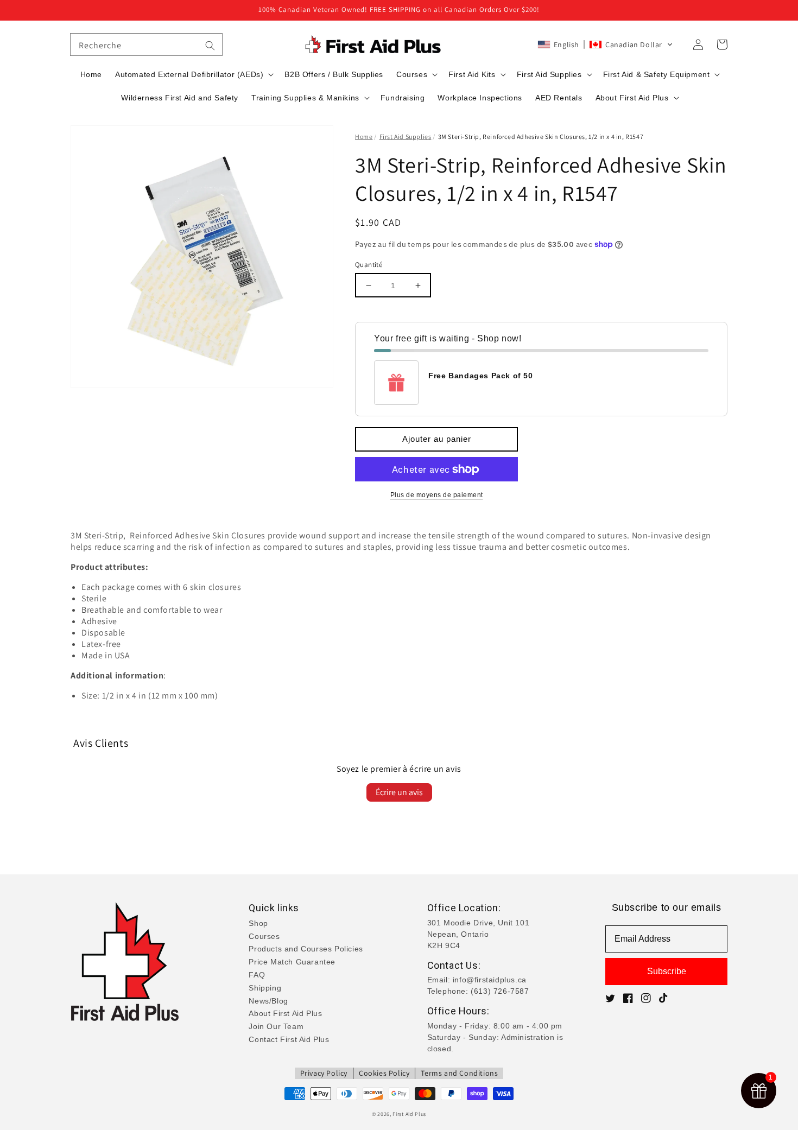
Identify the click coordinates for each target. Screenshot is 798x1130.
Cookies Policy (384, 1073)
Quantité (368, 264)
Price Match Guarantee (292, 961)
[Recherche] (210, 46)
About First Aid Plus (285, 1013)
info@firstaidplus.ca (490, 979)
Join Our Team (276, 1026)
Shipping (265, 987)
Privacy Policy (323, 1073)
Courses (264, 936)
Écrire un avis (399, 792)
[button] (605, 44)
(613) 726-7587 (500, 991)
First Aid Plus (409, 1114)
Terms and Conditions (459, 1073)
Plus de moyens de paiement (436, 495)
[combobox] (146, 44)
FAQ (257, 974)
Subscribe (666, 971)
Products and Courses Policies (306, 948)
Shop (258, 923)
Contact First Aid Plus (289, 1039)
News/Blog (268, 1000)
